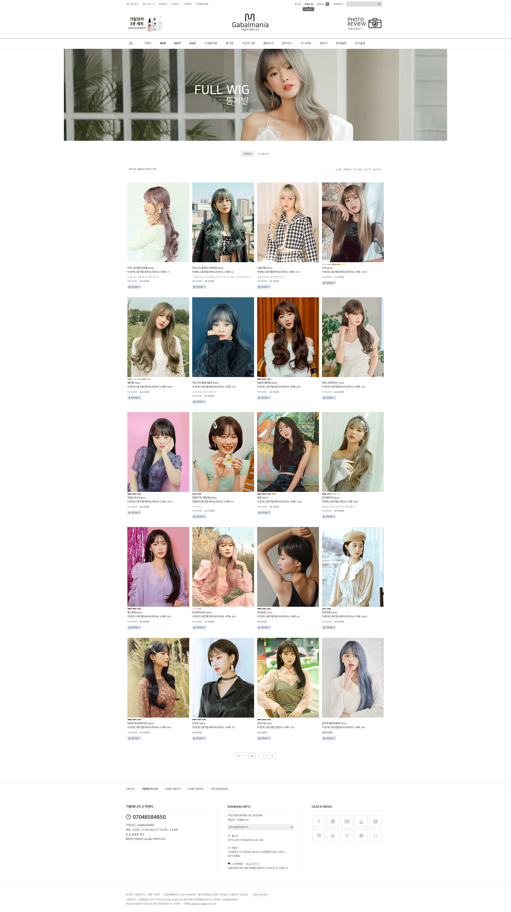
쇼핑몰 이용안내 (172, 788)
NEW (163, 43)
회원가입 (309, 4)
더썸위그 (247, 153)
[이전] (245, 755)
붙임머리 (268, 43)
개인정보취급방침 (219, 788)
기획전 (148, 43)
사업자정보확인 (260, 894)
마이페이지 (338, 4)
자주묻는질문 (202, 4)
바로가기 (150, 4)
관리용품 (360, 43)
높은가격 (377, 169)
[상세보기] (163, 261)
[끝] (272, 755)
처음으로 (130, 788)
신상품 (338, 169)
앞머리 (323, 43)
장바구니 (322, 4)
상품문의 (163, 4)
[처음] (239, 755)
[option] (146, 23)
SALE (192, 43)
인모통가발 (263, 153)
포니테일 (306, 43)
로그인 (298, 4)
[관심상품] (158, 261)
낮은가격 (367, 169)
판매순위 (347, 169)
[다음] (266, 755)
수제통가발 (210, 43)
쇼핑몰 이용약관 (195, 788)
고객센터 (187, 4)
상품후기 (175, 4)
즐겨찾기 (134, 4)
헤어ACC (341, 43)
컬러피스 (287, 43)
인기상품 (357, 169)
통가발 (230, 43)
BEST (177, 43)
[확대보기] (152, 261)
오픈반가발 (248, 43)
